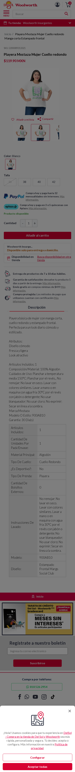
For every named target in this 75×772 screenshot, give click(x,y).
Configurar (37, 757)
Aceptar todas (37, 766)
